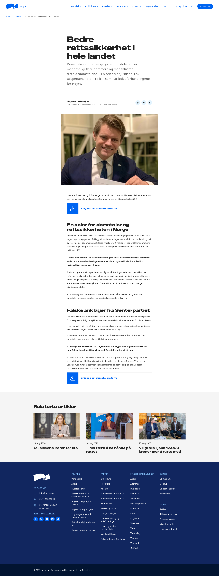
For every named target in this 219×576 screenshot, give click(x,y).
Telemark (134, 523)
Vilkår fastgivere (84, 570)
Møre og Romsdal (139, 503)
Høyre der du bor (156, 6)
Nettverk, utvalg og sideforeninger (110, 520)
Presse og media (109, 508)
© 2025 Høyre (40, 570)
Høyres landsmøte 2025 (112, 498)
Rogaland (135, 518)
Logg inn (181, 6)
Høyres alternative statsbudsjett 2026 (80, 495)
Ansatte (104, 488)
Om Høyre (106, 478)
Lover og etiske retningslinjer (108, 528)
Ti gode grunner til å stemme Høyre (81, 516)
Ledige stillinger (108, 513)
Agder (133, 478)
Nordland (135, 508)
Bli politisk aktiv (167, 488)
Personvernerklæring (61, 570)
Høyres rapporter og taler (83, 530)
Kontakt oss (106, 503)
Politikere (105, 483)
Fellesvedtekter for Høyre (113, 539)
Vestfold (134, 538)
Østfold (134, 548)
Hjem (8, 16)
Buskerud (135, 488)
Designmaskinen (168, 519)
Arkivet (163, 509)
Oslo (132, 513)
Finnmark (135, 493)
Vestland (134, 543)
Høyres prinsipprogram (82, 509)
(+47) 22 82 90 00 (47, 499)
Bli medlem (165, 478)
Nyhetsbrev (165, 493)
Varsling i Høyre (108, 534)
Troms (133, 528)
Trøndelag (135, 533)
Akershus (134, 483)
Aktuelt (19, 16)
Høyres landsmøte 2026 (112, 493)
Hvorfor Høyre (78, 488)
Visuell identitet (167, 524)
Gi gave (163, 483)
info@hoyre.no (46, 493)
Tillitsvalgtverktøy (168, 514)
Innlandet (135, 498)
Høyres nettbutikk (168, 529)
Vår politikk (76, 478)
